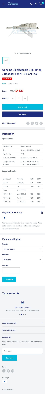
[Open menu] (3, 4)
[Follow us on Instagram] (12, 371)
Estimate (9, 279)
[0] (40, 4)
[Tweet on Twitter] (36, 123)
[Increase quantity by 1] (25, 98)
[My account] (36, 4)
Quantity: (5, 98)
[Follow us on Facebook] (4, 371)
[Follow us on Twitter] (8, 371)
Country (5, 244)
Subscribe (9, 358)
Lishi (4, 83)
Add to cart (22, 107)
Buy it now (22, 114)
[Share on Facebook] (28, 123)
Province (5, 255)
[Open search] (31, 4)
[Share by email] (41, 123)
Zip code (5, 265)
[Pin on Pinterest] (32, 123)
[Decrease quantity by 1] (12, 98)
